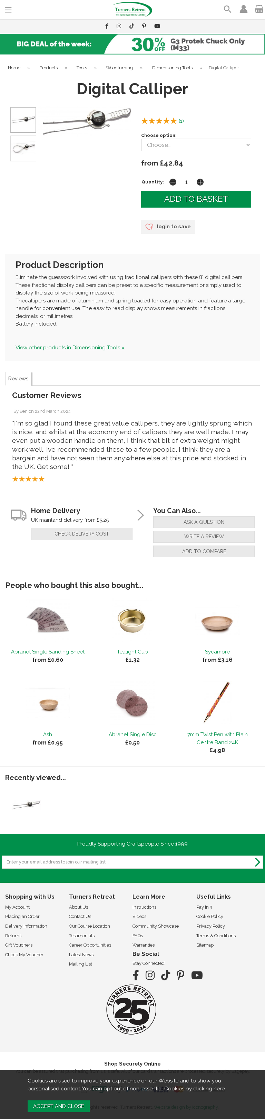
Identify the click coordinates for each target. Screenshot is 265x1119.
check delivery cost (82, 534)
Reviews (18, 379)
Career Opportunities (90, 945)
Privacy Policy (210, 926)
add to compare (204, 551)
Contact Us (80, 916)
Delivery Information (26, 926)
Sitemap (205, 945)
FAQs (137, 935)
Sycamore (217, 652)
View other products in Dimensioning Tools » (70, 347)
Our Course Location (89, 926)
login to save (173, 226)
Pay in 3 (204, 907)
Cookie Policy (209, 916)
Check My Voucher (24, 954)
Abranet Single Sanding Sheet (48, 652)
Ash (47, 734)
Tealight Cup (132, 652)
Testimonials (82, 935)
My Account (17, 907)
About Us (78, 907)
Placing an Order (22, 916)
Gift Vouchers (18, 945)
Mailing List (80, 964)
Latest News (81, 954)
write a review (204, 536)
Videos (139, 916)
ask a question (204, 522)
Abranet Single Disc (133, 734)
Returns (13, 935)
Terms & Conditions (216, 935)
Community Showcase (155, 926)
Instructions (144, 907)
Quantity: (152, 181)
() (181, 121)
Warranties (143, 945)
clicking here (209, 1089)
